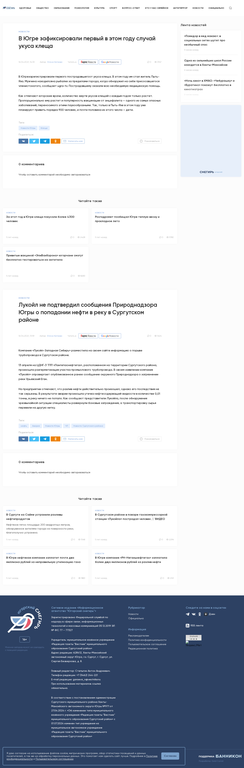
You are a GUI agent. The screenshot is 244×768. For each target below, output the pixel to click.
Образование (61, 8)
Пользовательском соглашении (54, 758)
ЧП (66, 426)
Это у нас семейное (156, 8)
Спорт (113, 8)
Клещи (44, 128)
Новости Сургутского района (88, 426)
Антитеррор (180, 8)
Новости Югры (28, 128)
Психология (81, 8)
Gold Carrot (217, 761)
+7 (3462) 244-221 (87, 675)
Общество (42, 8)
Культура (99, 8)
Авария (36, 426)
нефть (24, 426)
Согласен (170, 755)
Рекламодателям (138, 635)
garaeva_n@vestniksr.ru (87, 679)
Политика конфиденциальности (147, 639)
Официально (216, 8)
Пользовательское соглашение (147, 644)
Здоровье (25, 8)
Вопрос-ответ (131, 8)
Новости (198, 8)
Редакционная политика (143, 648)
